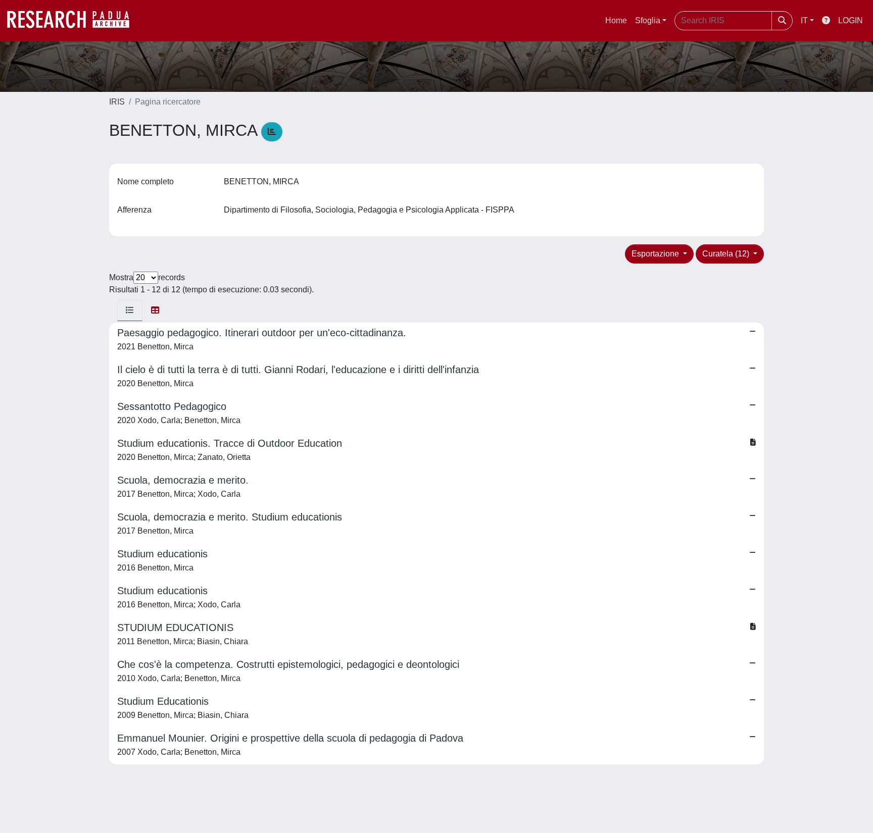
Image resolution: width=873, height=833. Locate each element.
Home (616, 20)
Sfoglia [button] (647, 20)
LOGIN (850, 20)
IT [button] (804, 20)
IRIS (117, 101)
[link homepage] (73, 20)
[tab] (129, 310)
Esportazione (656, 253)
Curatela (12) (726, 253)
